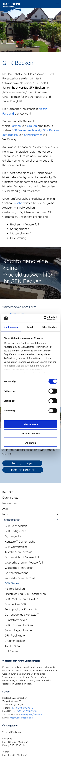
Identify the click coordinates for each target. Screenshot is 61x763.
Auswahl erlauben (30, 433)
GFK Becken (12, 583)
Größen (32, 126)
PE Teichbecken (15, 588)
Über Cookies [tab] (49, 326)
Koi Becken (12, 651)
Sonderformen (33, 135)
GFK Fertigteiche (15, 531)
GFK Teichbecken (16, 526)
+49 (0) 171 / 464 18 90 (32, 714)
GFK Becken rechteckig (27, 130)
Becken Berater (23, 470)
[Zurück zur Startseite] (11, 8)
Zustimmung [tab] (11, 326)
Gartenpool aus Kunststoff (22, 614)
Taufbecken (12, 646)
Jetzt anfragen (22, 463)
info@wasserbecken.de (21, 717)
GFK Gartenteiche (16, 547)
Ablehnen (30, 442)
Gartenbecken (14, 536)
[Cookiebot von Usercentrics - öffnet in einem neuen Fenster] (43, 318)
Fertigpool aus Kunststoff (21, 609)
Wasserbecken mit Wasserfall (24, 562)
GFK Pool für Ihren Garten (21, 599)
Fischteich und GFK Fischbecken (25, 594)
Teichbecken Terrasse (18, 552)
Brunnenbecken (15, 640)
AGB (5, 509)
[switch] (52, 390)
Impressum (9, 503)
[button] (57, 4)
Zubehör (18, 203)
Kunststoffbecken (16, 620)
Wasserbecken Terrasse (20, 578)
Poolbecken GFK (15, 604)
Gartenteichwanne (16, 573)
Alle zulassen (30, 424)
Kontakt (7, 492)
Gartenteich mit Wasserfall (22, 557)
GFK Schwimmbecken (19, 625)
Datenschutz (10, 497)
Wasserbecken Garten (19, 567)
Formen (16, 126)
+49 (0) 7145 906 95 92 (21, 707)
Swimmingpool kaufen (19, 630)
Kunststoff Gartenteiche (20, 541)
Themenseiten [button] (11, 520)
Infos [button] (5, 514)
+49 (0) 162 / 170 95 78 (25, 711)
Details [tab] (30, 326)
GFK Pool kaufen (15, 635)
